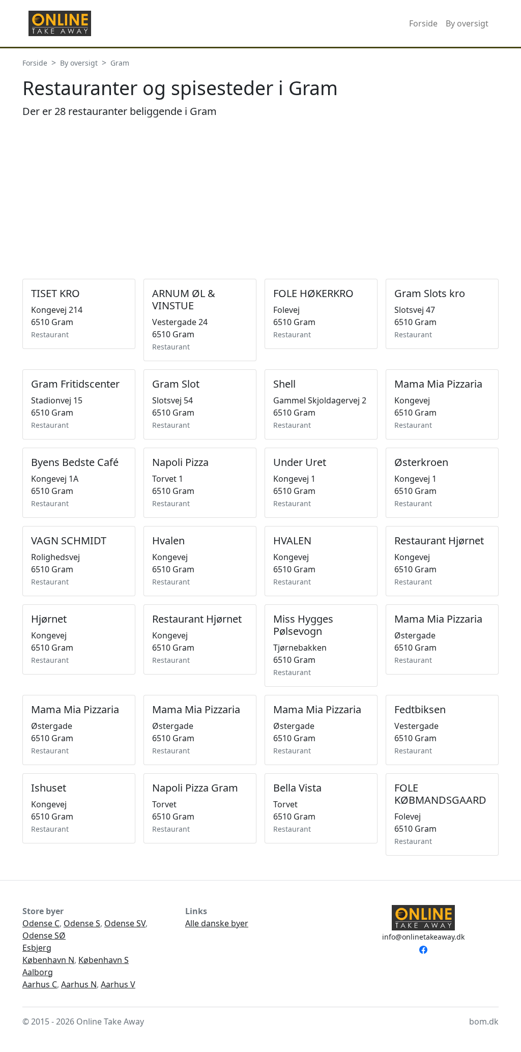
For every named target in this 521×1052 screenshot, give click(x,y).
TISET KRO (55, 293)
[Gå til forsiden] (59, 23)
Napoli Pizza (180, 462)
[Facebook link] (423, 948)
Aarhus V (118, 984)
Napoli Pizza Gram (195, 788)
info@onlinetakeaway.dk (423, 937)
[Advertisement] (260, 202)
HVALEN (292, 540)
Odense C (41, 923)
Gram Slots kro (429, 293)
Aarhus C (39, 984)
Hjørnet (49, 619)
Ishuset (48, 788)
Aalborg (37, 972)
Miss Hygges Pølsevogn (303, 625)
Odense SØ (44, 935)
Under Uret (299, 462)
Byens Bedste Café (75, 462)
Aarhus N (79, 984)
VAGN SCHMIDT (68, 540)
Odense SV (125, 923)
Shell (284, 384)
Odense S (82, 923)
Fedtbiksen (420, 709)
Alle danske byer (216, 923)
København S (103, 960)
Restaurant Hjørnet (439, 540)
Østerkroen (421, 462)
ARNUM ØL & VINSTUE (183, 299)
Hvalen (168, 540)
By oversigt (467, 23)
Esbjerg (36, 947)
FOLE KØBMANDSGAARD (440, 794)
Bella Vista (297, 788)
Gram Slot (175, 384)
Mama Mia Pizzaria (438, 384)
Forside (423, 23)
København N (48, 960)
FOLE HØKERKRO (313, 293)
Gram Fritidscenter (75, 384)
